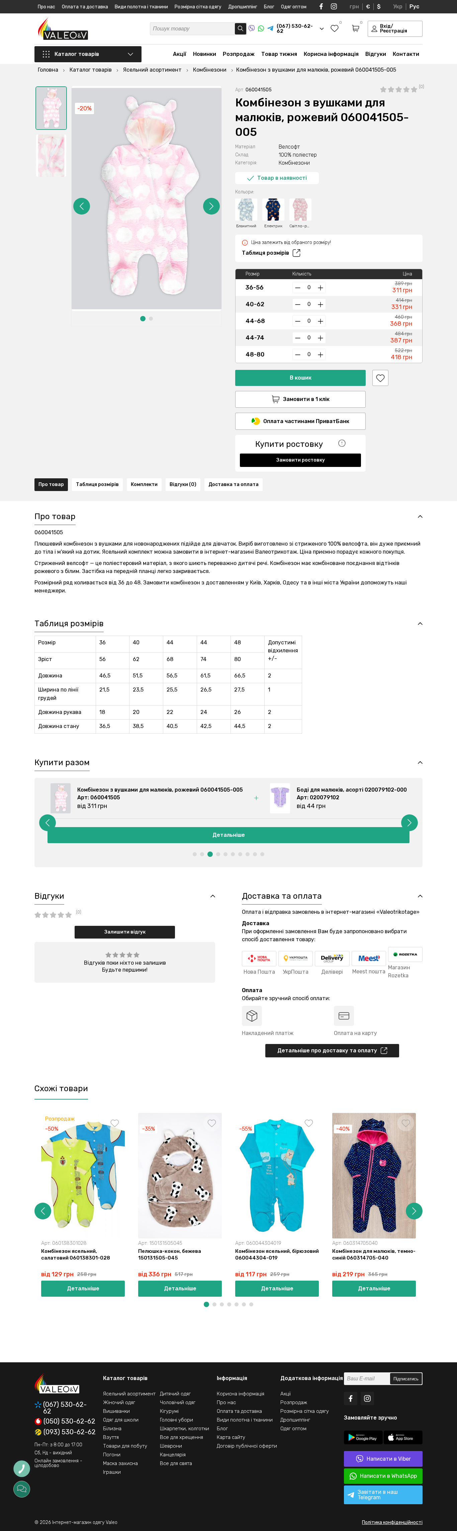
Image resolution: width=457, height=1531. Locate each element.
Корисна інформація (331, 54)
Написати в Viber (389, 1459)
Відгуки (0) (183, 484)
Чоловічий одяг (177, 1402)
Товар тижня (279, 54)
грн (354, 6)
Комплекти (144, 484)
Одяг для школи (121, 1420)
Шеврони (171, 1446)
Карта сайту (231, 1437)
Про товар (51, 484)
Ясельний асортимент (129, 1394)
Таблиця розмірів (265, 253)
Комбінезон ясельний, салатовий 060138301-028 (75, 1254)
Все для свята (176, 1463)
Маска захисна (120, 1463)
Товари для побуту (125, 1446)
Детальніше (237, 835)
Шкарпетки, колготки (184, 1429)
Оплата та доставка (85, 7)
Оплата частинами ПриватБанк (306, 421)
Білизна (112, 1429)
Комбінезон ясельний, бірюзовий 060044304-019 (277, 1254)
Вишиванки (116, 1411)
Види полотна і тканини (141, 7)
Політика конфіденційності (392, 1522)
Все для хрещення (181, 1437)
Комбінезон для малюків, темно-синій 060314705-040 (374, 1254)
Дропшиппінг (242, 7)
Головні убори (176, 1420)
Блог (269, 7)
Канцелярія (173, 1455)
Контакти (406, 54)
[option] (51, 108)
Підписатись (406, 1378)
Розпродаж (239, 54)
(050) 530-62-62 (69, 1421)
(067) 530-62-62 (65, 1408)
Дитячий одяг (175, 1394)
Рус (414, 6)
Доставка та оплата (233, 484)
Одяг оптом (293, 7)
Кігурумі (169, 1411)
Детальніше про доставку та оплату (327, 1050)
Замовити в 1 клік (306, 399)
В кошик (300, 378)
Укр (397, 6)
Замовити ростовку (300, 460)
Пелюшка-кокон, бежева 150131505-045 (169, 1254)
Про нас (46, 7)
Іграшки (112, 1472)
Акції (179, 54)
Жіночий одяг (119, 1402)
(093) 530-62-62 (69, 1432)
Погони (111, 1455)
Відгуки (375, 54)
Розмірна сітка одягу (198, 7)
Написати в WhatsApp (388, 1476)
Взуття (111, 1437)
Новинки (204, 54)
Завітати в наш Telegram (378, 1495)
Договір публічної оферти (247, 1446)
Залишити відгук (125, 932)
